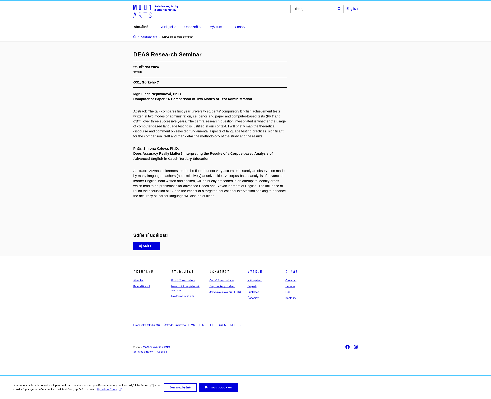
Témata (290, 286)
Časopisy (253, 297)
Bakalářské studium (183, 280)
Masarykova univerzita (156, 346)
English (352, 9)
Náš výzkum (254, 280)
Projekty (252, 286)
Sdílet (148, 246)
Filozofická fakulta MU (146, 324)
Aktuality (138, 280)
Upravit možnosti (107, 389)
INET (233, 324)
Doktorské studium (182, 295)
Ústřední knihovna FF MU (179, 324)
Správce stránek (143, 351)
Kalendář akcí (141, 286)
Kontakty (290, 297)
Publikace (253, 291)
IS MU (202, 324)
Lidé (288, 291)
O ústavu (290, 280)
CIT (242, 324)
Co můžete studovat (221, 280)
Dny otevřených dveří (222, 286)
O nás (291, 272)
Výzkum (254, 272)
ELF (212, 324)
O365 (222, 324)
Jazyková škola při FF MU (225, 291)
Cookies (162, 351)
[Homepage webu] (155, 11)
